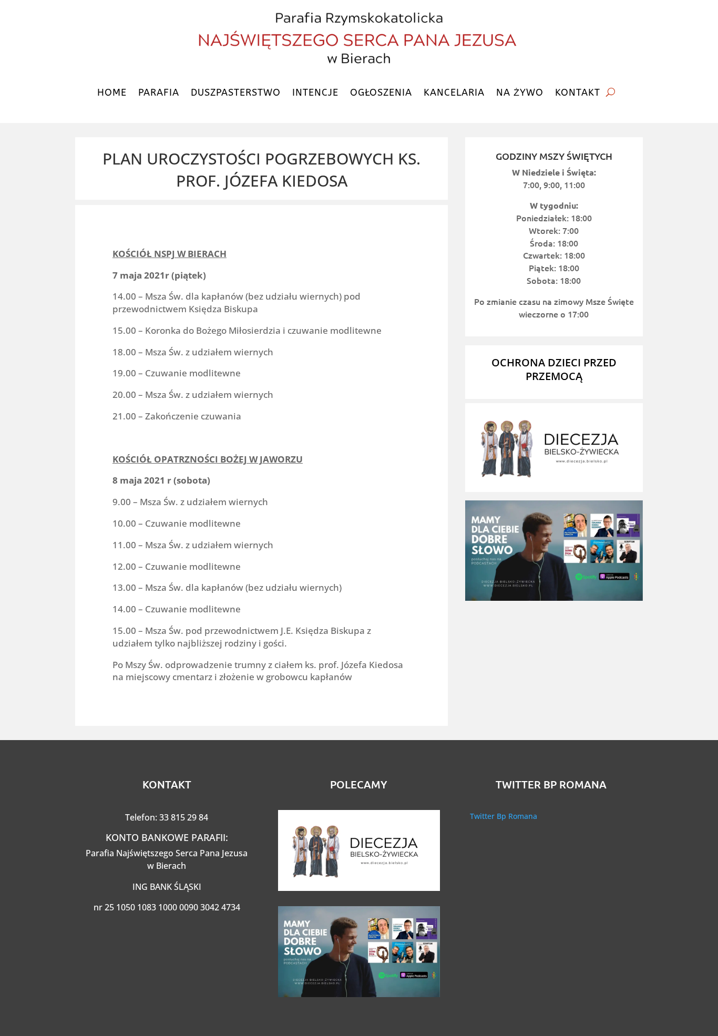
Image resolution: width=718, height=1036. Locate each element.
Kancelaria (454, 92)
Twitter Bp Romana (503, 816)
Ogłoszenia (381, 92)
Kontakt (577, 92)
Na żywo (519, 92)
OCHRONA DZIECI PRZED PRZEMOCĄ (554, 369)
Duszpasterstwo (236, 92)
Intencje (315, 92)
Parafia (158, 92)
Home (112, 92)
